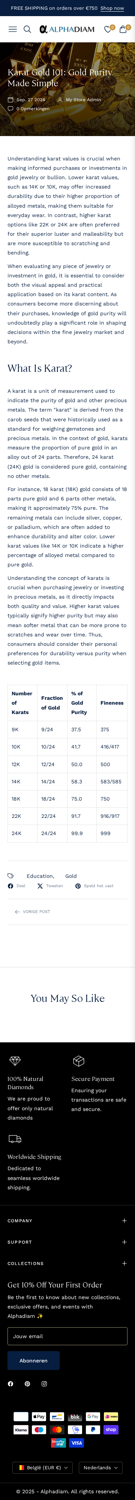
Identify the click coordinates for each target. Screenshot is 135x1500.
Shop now (112, 8)
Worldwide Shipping (35, 1156)
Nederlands (97, 1467)
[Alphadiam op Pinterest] (29, 1383)
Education (40, 876)
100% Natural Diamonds (26, 1083)
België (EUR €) (44, 1467)
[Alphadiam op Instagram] (46, 1383)
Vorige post (36, 911)
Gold (71, 876)
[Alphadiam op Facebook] (12, 1383)
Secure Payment (93, 1078)
